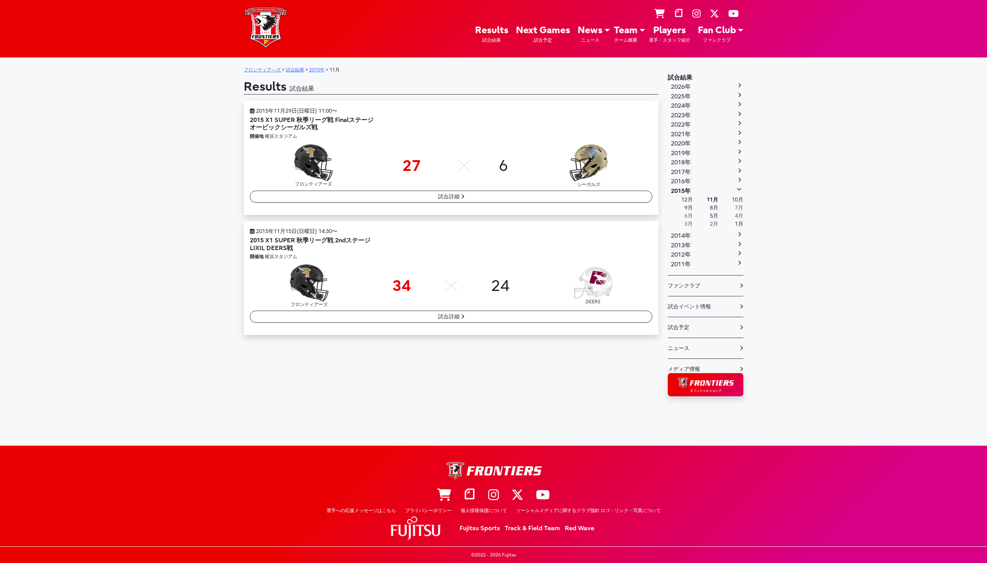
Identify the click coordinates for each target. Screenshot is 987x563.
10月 (737, 199)
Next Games (543, 34)
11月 (712, 199)
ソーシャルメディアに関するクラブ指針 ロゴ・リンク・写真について (588, 510)
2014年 (681, 235)
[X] (714, 14)
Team (626, 34)
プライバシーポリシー (428, 510)
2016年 (681, 181)
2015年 (681, 191)
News (590, 34)
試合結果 (680, 77)
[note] (678, 14)
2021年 (681, 134)
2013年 (681, 245)
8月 (714, 208)
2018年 (681, 162)
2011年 (681, 264)
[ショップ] (659, 14)
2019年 (681, 153)
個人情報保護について (484, 510)
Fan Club (717, 34)
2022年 (681, 124)
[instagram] (696, 14)
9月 (688, 208)
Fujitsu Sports (480, 528)
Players (670, 34)
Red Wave (579, 528)
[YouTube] (733, 14)
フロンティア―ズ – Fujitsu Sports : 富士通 (266, 27)
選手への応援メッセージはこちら (361, 510)
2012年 (681, 254)
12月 (687, 199)
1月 (739, 224)
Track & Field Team (532, 528)
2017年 (681, 172)
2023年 (681, 115)
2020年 (681, 143)
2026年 (681, 86)
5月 (714, 216)
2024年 (681, 105)
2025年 (681, 96)
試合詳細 (449, 196)
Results (492, 34)
